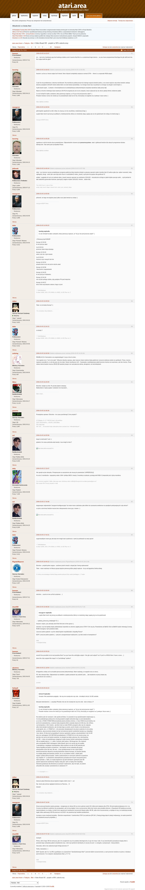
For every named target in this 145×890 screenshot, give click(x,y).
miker (14, 301)
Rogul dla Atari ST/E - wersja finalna (23, 34)
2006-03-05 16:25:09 (42, 382)
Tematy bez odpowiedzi (125, 21)
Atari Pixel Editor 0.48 (19, 36)
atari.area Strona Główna (94, 15)
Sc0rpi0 (15, 688)
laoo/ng (15, 70)
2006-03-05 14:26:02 (42, 70)
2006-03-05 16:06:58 (42, 353)
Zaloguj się (106, 47)
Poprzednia (21, 47)
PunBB (132, 882)
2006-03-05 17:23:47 (42, 468)
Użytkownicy (24, 15)
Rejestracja (54, 15)
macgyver (16, 107)
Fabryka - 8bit (28, 43)
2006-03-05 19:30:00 (42, 590)
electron (15, 668)
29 (51, 47)
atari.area (72, 6)
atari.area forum (17, 43)
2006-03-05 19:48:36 (42, 607)
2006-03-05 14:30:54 (42, 107)
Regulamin (35, 15)
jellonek (15, 168)
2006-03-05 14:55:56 (42, 194)
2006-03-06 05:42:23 (42, 688)
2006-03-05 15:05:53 (42, 301)
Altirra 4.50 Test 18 (18, 32)
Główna (14, 15)
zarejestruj (115, 47)
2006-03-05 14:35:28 (42, 138)
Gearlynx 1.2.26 (17, 38)
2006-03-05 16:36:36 (42, 410)
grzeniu (15, 411)
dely (14, 468)
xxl (13, 435)
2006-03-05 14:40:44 (42, 168)
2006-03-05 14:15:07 (42, 53)
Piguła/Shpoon (18, 562)
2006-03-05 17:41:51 (42, 535)
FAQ (81, 15)
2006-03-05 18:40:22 (42, 561)
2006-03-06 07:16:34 (42, 802)
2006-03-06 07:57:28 (42, 834)
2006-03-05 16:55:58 (42, 435)
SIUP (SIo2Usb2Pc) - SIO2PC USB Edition (48, 422)
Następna (57, 47)
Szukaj (44, 15)
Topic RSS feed (128, 50)
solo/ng (15, 353)
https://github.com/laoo (42, 101)
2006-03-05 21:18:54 (42, 668)
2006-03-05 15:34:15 (42, 326)
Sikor (14, 382)
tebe (14, 225)
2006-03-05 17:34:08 (42, 501)
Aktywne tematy (112, 21)
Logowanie (65, 15)
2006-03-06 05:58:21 (42, 777)
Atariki (74, 15)
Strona (14, 135)
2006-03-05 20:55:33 (42, 651)
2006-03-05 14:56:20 (42, 225)
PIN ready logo (40, 424)
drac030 (15, 607)
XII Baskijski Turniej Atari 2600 (21, 30)
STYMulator (39, 420)
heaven (15, 53)
